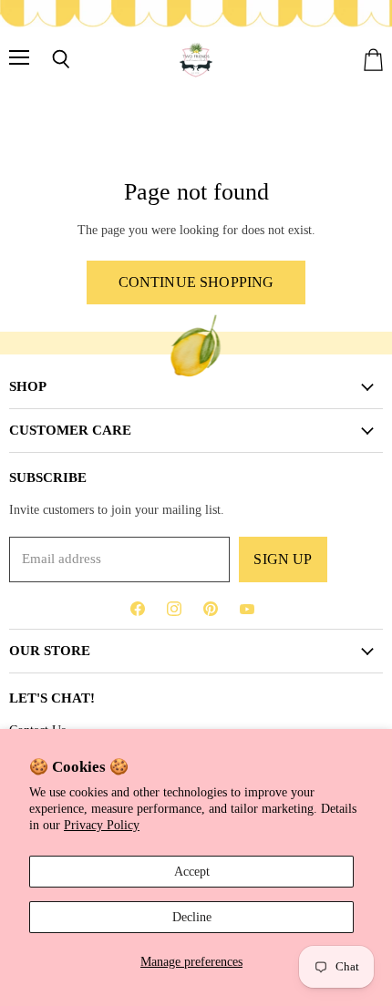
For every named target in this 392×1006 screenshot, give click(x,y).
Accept (192, 871)
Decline (191, 916)
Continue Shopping (196, 282)
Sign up (282, 559)
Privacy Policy (101, 824)
